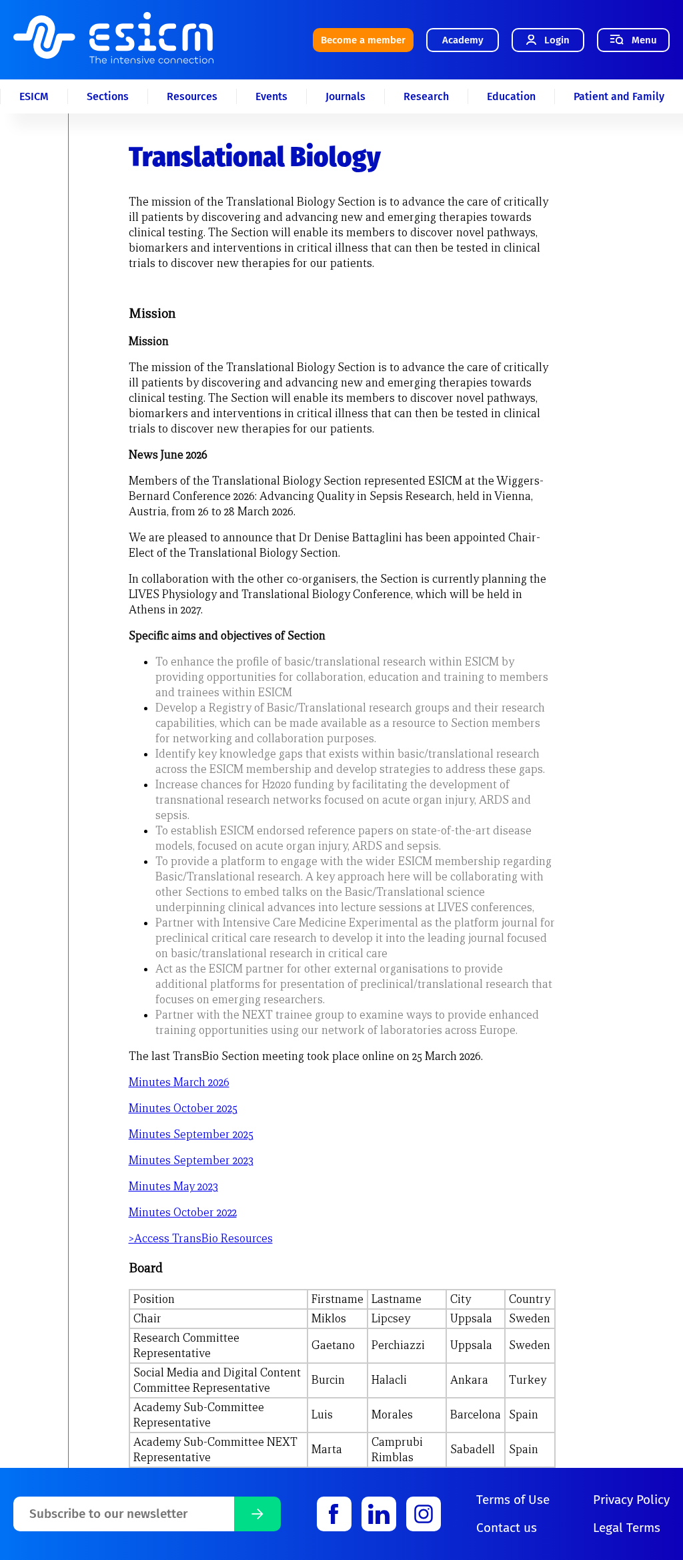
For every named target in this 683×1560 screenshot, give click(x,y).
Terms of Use (513, 1499)
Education (511, 96)
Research (426, 96)
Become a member (363, 40)
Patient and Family (619, 96)
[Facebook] (334, 1514)
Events (271, 96)
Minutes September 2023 (191, 1160)
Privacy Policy (631, 1499)
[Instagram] (423, 1514)
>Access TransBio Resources (201, 1239)
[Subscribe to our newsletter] (257, 1514)
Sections (108, 96)
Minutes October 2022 (183, 1213)
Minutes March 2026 (179, 1082)
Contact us (506, 1527)
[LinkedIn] (379, 1514)
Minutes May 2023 (173, 1187)
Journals (345, 96)
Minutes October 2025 (183, 1108)
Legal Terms (626, 1527)
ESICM (34, 96)
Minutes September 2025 (191, 1134)
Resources (192, 96)
